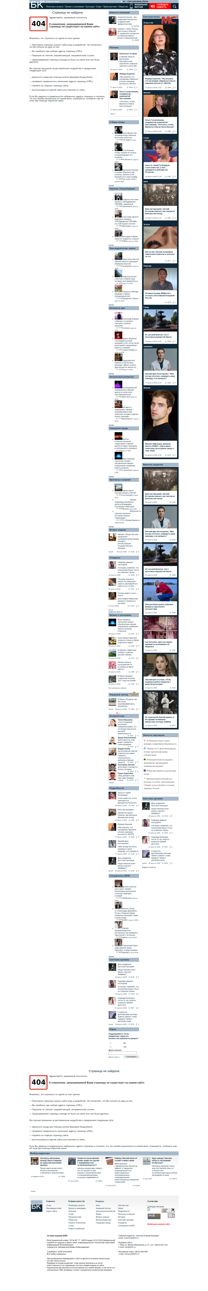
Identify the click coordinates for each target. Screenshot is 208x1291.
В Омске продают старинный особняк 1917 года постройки (127, 678)
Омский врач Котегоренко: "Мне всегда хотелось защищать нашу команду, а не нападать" (160, 376)
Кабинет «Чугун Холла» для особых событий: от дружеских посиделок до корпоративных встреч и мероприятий (128, 33)
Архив (112, 114)
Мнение (147, 93)
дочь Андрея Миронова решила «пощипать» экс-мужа (128, 601)
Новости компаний (119, 12)
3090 (169, 341)
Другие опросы (114, 1057)
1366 (132, 709)
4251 (132, 735)
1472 (132, 658)
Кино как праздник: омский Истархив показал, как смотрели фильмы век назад (160, 211)
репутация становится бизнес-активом (127, 768)
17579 (132, 606)
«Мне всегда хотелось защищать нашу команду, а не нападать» (128, 849)
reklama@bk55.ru (132, 1254)
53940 (63, 1176)
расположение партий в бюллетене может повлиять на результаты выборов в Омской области (127, 757)
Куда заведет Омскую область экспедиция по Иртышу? (162, 1160)
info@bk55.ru (130, 1247)
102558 (136, 26)
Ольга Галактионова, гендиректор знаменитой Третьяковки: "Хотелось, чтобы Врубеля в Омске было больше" (160, 123)
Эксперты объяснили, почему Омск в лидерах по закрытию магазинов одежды (51, 1161)
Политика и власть (54, 6)
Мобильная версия (141, 6)
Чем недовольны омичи (122, 248)
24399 (136, 40)
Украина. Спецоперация (122, 188)
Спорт (98, 6)
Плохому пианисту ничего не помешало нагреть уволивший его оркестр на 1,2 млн (128, 582)
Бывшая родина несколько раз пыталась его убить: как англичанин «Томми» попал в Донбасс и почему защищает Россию (159, 783)
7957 (132, 589)
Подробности (116, 788)
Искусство (148, 23)
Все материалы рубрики (118, 688)
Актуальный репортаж (121, 377)
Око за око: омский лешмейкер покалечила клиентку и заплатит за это (160, 254)
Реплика (114, 47)
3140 (132, 552)
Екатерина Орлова (126, 765)
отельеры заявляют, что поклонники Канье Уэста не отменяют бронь (128, 570)
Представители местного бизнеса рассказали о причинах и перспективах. (52, 1170)
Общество (123, 6)
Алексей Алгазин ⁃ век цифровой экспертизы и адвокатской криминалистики (127, 20)
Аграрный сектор (118, 694)
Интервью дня (117, 308)
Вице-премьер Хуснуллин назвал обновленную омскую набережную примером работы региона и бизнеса (128, 625)
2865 (169, 131)
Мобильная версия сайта (158, 1224)
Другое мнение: (115, 1050)
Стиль (71, 1226)
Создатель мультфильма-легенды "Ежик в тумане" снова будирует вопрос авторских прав (127, 1016)
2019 (132, 871)
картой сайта (55, 90)
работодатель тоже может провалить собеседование (126, 742)
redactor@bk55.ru (131, 1238)
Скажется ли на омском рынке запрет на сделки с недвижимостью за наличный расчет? (88, 1161)
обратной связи (55, 100)
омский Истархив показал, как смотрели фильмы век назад (127, 815)
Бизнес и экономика (74, 6)
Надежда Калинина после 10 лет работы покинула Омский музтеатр (127, 1001)
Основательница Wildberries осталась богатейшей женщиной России (160, 295)
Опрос (120, 1208)
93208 (137, 1185)
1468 (132, 672)
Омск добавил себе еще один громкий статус (126, 778)
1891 (132, 634)
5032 (132, 1024)
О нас (48, 1205)
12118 (131, 780)
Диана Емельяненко (127, 738)
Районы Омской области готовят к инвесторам (126, 1159)
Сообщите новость (162, 6)
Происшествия (110, 6)
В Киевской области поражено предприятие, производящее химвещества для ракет (158, 763)
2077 (169, 261)
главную (48, 85)
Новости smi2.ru (115, 612)
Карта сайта (51, 1211)
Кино (146, 182)
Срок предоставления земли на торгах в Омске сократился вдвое (128, 640)
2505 (132, 575)
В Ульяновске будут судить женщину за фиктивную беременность (160, 742)
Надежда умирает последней (125, 563)
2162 (132, 684)
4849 (132, 771)
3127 (169, 455)
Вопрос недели (117, 530)
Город (146, 307)
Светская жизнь (151, 17)
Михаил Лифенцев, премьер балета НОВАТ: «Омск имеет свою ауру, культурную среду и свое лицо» (159, 447)
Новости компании (77, 1229)
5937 (132, 1008)
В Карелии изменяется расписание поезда (160, 772)
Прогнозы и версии (120, 479)
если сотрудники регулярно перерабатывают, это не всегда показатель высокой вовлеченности (127, 728)
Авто (98, 1205)
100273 (174, 1179)
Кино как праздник (126, 810)
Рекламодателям (53, 1208)
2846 (169, 87)
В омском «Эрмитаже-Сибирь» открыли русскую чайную (127, 652)
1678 (169, 302)
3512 (132, 746)
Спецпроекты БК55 (119, 876)
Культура (90, 6)
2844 (132, 837)
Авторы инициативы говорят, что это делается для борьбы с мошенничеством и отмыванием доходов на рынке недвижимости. (89, 1173)
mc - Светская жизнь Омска (135, 1)
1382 (132, 820)
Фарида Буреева (125, 824)
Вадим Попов (124, 749)
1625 (132, 854)
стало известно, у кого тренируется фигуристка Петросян (127, 800)
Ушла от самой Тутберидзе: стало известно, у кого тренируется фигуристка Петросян (157, 168)
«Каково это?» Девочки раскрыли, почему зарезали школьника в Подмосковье (160, 751)
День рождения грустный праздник (126, 859)
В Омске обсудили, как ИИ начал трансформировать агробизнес (127, 702)
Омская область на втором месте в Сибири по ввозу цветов (126, 665)
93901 (100, 1181)
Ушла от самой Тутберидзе (124, 794)
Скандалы (114, 557)
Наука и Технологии (77, 1223)
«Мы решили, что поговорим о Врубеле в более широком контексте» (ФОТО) (127, 830)
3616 (132, 762)
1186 (132, 646)
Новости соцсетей (153, 464)
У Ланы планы (117, 122)
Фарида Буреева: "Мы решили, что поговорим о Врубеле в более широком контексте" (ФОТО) (160, 81)
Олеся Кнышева (125, 720)
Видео (98, 1214)
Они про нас (123, 1205)
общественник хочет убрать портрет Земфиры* (127, 865)
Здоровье (148, 346)
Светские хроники (119, 959)
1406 (132, 805)
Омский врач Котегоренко (123, 842)
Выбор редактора (40, 1153)
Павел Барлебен (125, 773)
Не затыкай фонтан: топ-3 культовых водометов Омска (158, 336)
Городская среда (118, 428)
